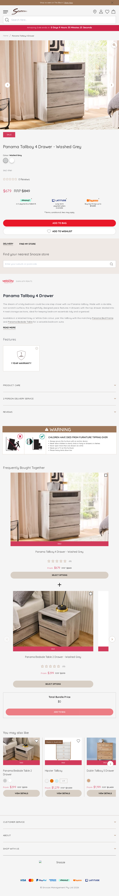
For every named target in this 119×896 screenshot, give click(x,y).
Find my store (27, 244)
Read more (9, 327)
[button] (59, 85)
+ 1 (63, 781)
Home (5, 35)
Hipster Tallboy (53, 770)
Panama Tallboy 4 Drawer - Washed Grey (59, 551)
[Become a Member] (101, 11)
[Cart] (113, 11)
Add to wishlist (62, 231)
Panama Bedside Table (20, 321)
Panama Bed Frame (102, 318)
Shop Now (68, 2)
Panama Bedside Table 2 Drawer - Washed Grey (53, 656)
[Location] (94, 11)
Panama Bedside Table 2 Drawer (17, 772)
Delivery (8, 243)
